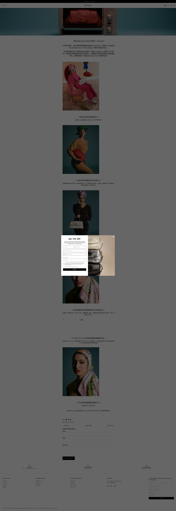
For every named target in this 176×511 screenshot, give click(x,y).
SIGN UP (74, 269)
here (65, 266)
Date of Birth (65, 257)
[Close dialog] (113, 237)
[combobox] (65, 254)
